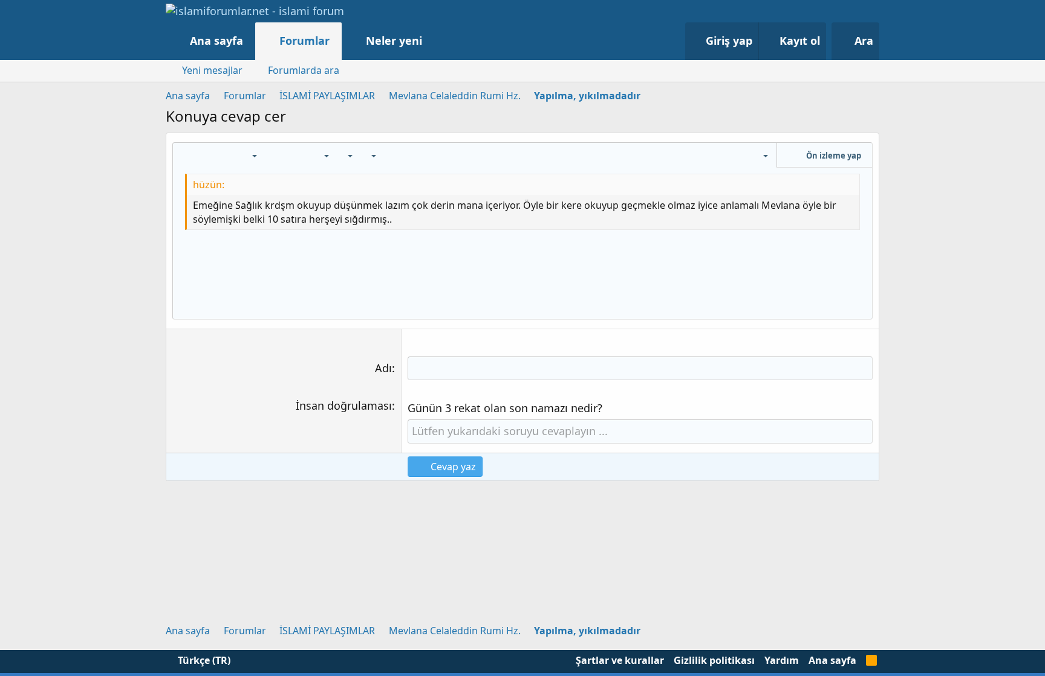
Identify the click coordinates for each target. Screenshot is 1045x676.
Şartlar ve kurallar (620, 660)
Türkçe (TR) (202, 660)
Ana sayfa (216, 40)
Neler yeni (394, 40)
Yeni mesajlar (212, 70)
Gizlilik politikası (714, 660)
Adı (383, 368)
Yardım (781, 660)
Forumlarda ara (303, 70)
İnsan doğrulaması (344, 405)
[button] (434, 40)
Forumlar (304, 40)
